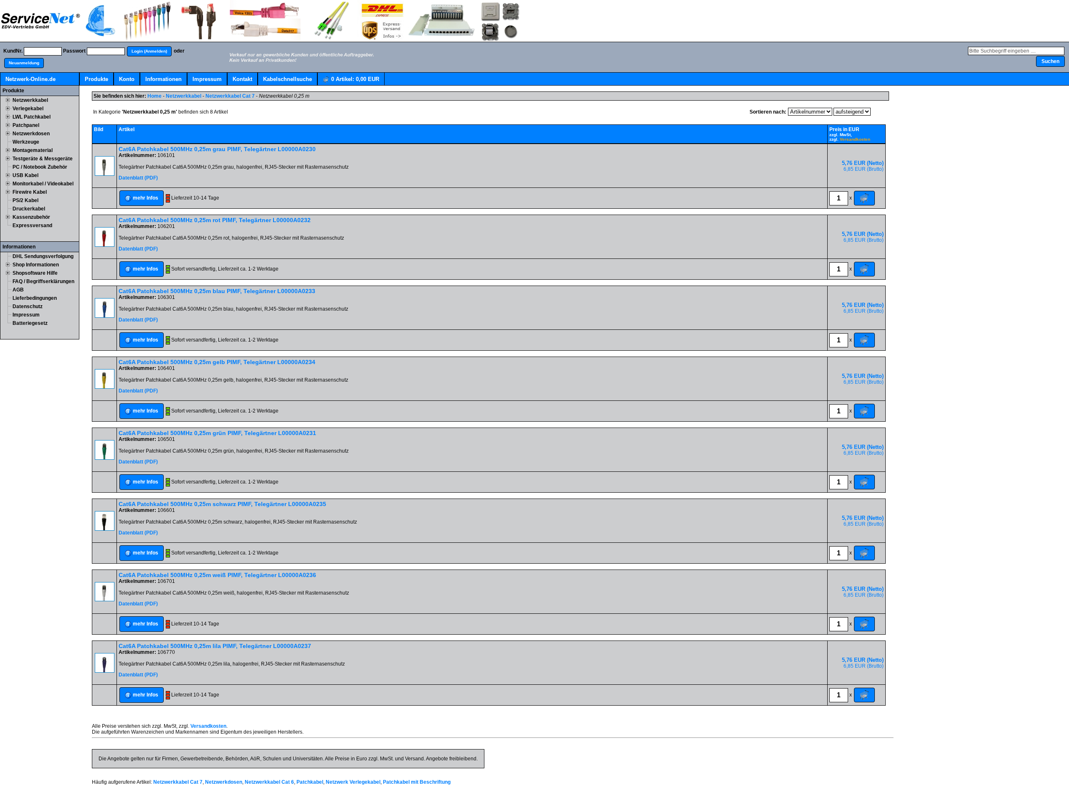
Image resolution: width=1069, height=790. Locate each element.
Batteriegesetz (30, 323)
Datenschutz (28, 306)
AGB (18, 290)
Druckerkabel (29, 209)
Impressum (207, 79)
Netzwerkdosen (31, 134)
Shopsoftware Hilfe (35, 273)
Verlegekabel (28, 108)
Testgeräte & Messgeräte (43, 159)
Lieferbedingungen (35, 298)
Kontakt (242, 79)
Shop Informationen (36, 265)
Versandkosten (855, 139)
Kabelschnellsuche (287, 79)
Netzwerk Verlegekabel (353, 782)
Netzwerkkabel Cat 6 (269, 782)
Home (154, 96)
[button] (149, 51)
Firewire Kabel (30, 192)
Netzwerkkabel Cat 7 (230, 96)
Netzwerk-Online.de (30, 79)
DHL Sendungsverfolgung (43, 256)
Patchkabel (309, 782)
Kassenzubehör (31, 217)
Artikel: (355, 79)
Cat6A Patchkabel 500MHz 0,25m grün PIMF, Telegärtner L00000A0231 (217, 433)
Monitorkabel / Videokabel (43, 184)
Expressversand (32, 225)
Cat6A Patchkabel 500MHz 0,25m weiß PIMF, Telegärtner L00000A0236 (217, 575)
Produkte (96, 79)
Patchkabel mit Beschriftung (417, 782)
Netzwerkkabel (30, 100)
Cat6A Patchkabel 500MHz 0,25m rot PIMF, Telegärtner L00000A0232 (215, 220)
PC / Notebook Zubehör (40, 167)
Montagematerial (33, 150)
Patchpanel (26, 125)
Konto (126, 79)
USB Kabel (25, 175)
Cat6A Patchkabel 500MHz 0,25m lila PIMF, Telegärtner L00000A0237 (215, 646)
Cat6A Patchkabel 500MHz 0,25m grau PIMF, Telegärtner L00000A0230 (217, 149)
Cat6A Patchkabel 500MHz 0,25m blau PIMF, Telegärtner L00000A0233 (217, 291)
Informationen (163, 79)
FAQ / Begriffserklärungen (43, 281)
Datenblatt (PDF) (138, 178)
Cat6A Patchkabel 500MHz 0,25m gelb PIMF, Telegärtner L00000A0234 (217, 362)
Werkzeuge (26, 142)
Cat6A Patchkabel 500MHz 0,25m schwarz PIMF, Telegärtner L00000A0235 (222, 504)
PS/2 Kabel (25, 200)
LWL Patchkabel (32, 117)
